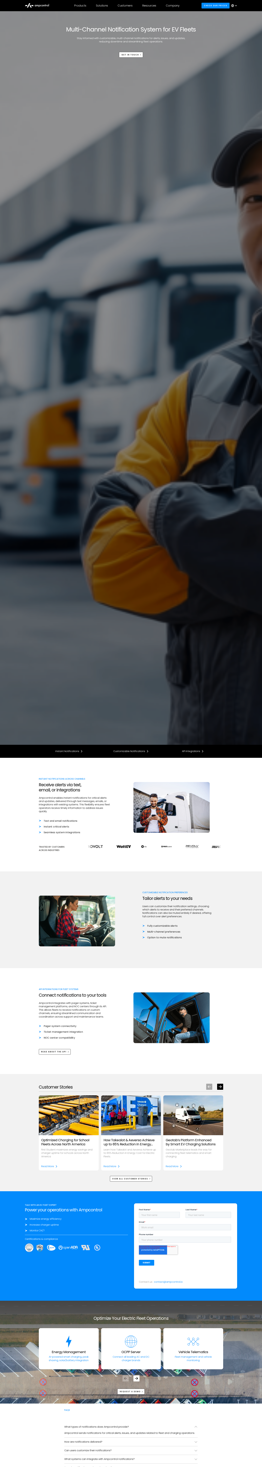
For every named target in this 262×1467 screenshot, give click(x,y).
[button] (80, 5)
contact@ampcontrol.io (168, 1282)
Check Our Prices (215, 5)
